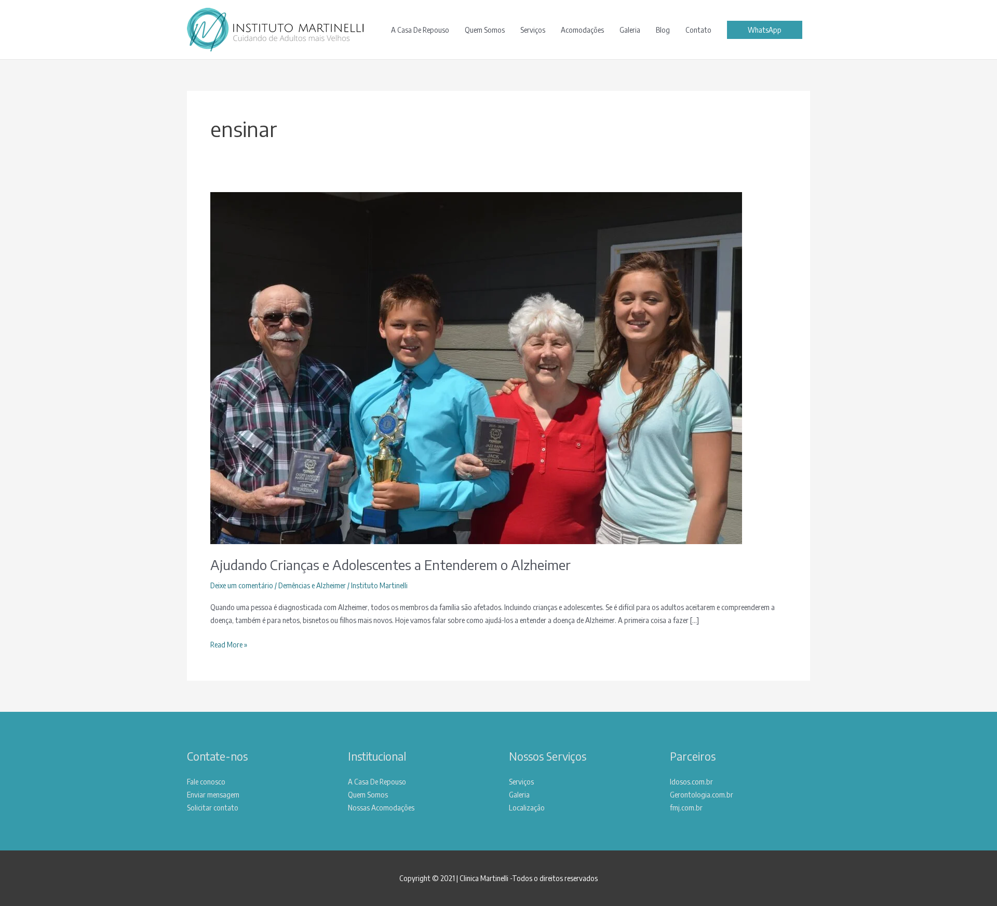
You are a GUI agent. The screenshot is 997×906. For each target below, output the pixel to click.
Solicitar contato (212, 807)
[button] (764, 30)
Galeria (629, 29)
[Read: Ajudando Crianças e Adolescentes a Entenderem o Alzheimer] (476, 367)
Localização (527, 807)
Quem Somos (485, 29)
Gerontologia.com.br (701, 794)
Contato (698, 29)
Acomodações (582, 29)
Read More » (228, 645)
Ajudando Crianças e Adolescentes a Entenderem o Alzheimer (390, 564)
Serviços (532, 29)
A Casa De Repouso (420, 29)
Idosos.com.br (691, 781)
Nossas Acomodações (381, 807)
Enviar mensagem (213, 794)
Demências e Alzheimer (312, 585)
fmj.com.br (686, 807)
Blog (663, 29)
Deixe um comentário (241, 585)
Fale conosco (206, 781)
